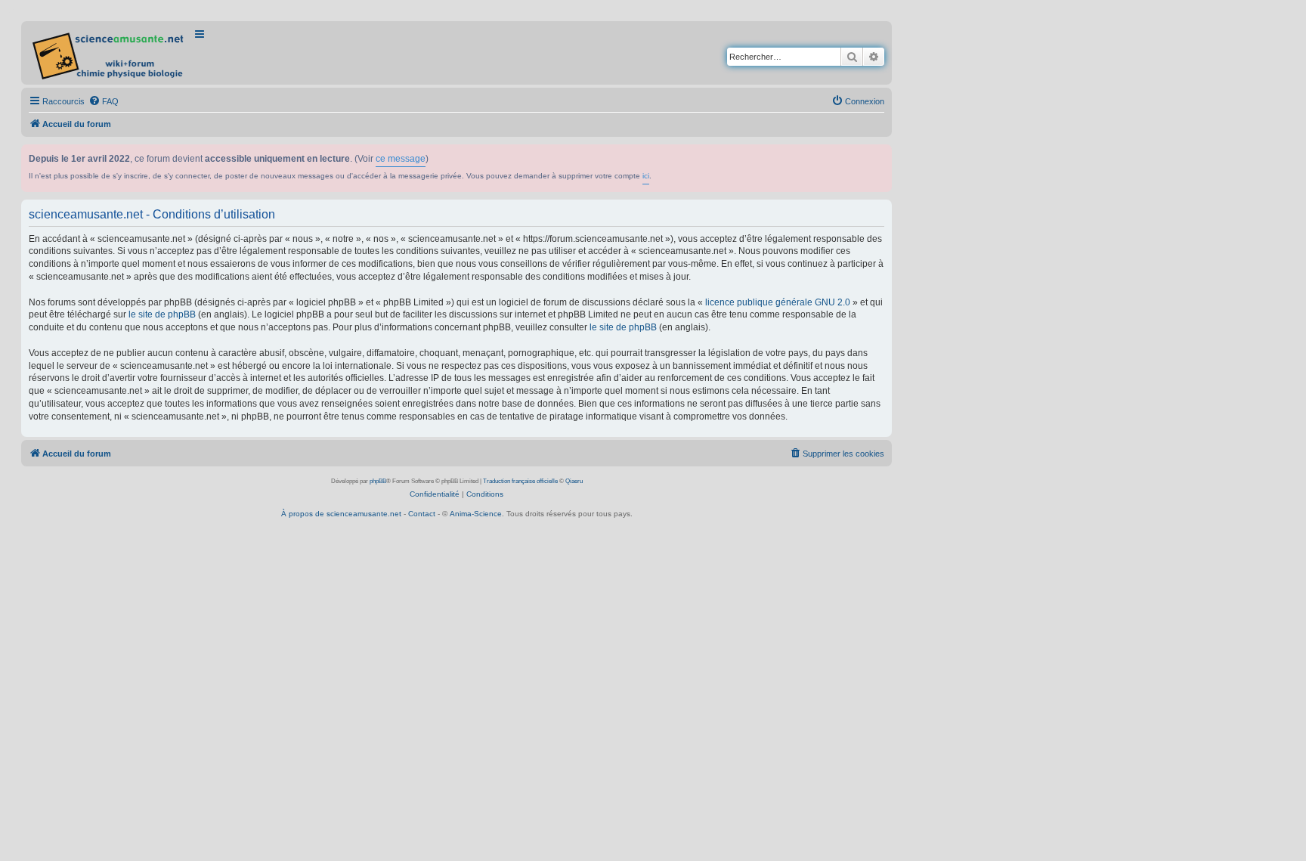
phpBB (378, 481)
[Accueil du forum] (109, 53)
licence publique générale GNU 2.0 (777, 302)
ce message (401, 158)
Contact (421, 513)
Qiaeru (574, 481)
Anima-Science (476, 513)
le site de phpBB (162, 314)
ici (645, 176)
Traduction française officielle (520, 481)
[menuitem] (103, 101)
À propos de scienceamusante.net (341, 513)
